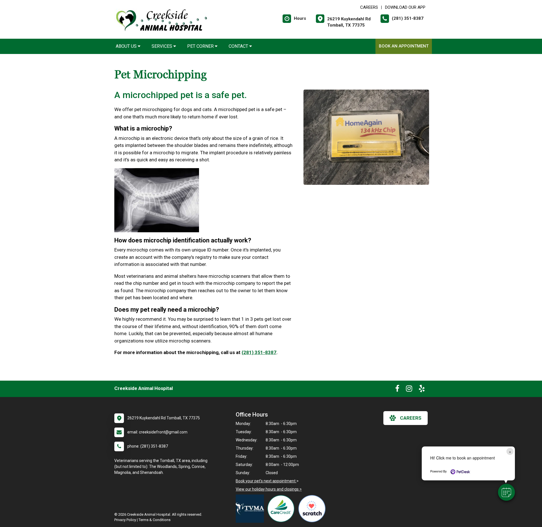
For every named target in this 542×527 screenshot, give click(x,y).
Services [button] (162, 46)
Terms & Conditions (155, 520)
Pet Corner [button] (201, 46)
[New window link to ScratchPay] (313, 509)
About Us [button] (127, 46)
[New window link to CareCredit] (282, 509)
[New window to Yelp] (422, 389)
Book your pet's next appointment (266, 481)
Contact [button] (239, 46)
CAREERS (369, 7)
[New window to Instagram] (409, 389)
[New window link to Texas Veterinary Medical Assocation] (251, 509)
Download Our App (405, 7)
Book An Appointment (404, 46)
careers (410, 418)
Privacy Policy (125, 520)
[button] (506, 492)
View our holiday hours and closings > (269, 489)
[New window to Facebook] (397, 389)
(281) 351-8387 (259, 352)
